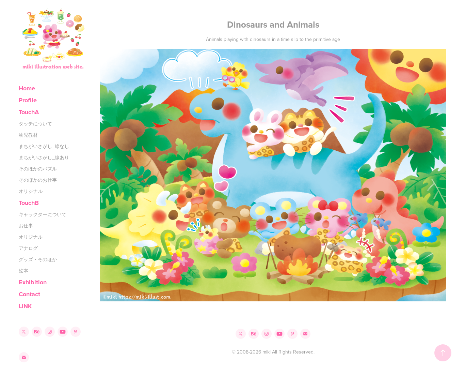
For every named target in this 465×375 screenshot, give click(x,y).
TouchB (29, 202)
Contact (29, 294)
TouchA (29, 112)
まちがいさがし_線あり (44, 157)
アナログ (28, 248)
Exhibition (33, 282)
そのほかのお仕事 (38, 180)
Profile (28, 100)
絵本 (23, 270)
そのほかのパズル (38, 168)
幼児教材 (28, 135)
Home (27, 88)
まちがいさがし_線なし (44, 146)
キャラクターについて (42, 214)
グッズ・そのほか (38, 259)
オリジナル (31, 191)
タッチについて (35, 123)
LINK (25, 306)
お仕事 (26, 225)
